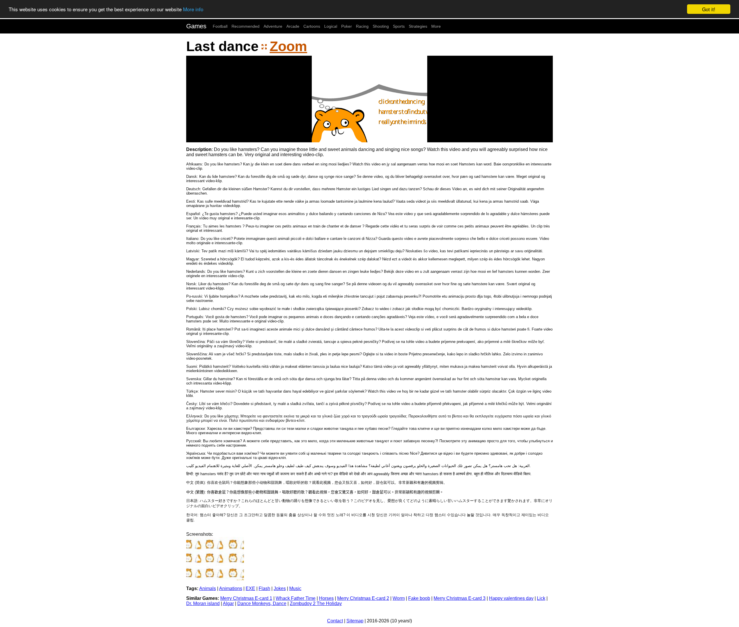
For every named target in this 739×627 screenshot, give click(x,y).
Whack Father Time (296, 598)
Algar (228, 603)
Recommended (246, 26)
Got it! (708, 9)
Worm (399, 598)
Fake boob (419, 598)
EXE (250, 588)
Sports (399, 26)
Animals (207, 588)
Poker (346, 26)
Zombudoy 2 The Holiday (316, 603)
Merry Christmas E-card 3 (460, 598)
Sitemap (354, 620)
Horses (326, 598)
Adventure (273, 26)
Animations (230, 588)
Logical (330, 26)
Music (295, 588)
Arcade (292, 26)
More (436, 26)
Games (196, 26)
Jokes (280, 588)
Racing (362, 26)
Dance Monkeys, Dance (261, 603)
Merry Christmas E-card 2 (363, 598)
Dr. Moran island (203, 603)
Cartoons (311, 26)
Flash (264, 588)
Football (220, 26)
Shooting (381, 26)
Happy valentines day (511, 598)
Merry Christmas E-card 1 (246, 598)
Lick (541, 598)
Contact (335, 620)
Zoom (288, 46)
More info (193, 9)
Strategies (418, 26)
